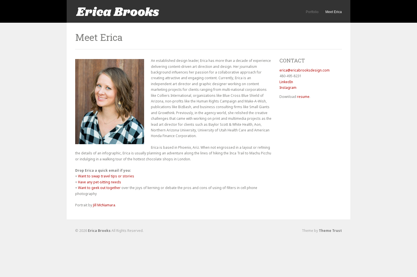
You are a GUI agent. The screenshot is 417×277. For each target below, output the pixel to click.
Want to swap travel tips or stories (106, 176)
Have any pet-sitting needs (99, 182)
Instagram (287, 87)
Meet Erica (333, 12)
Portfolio (312, 12)
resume (303, 96)
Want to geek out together (99, 187)
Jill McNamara (104, 205)
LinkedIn (286, 81)
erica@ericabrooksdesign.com (304, 70)
